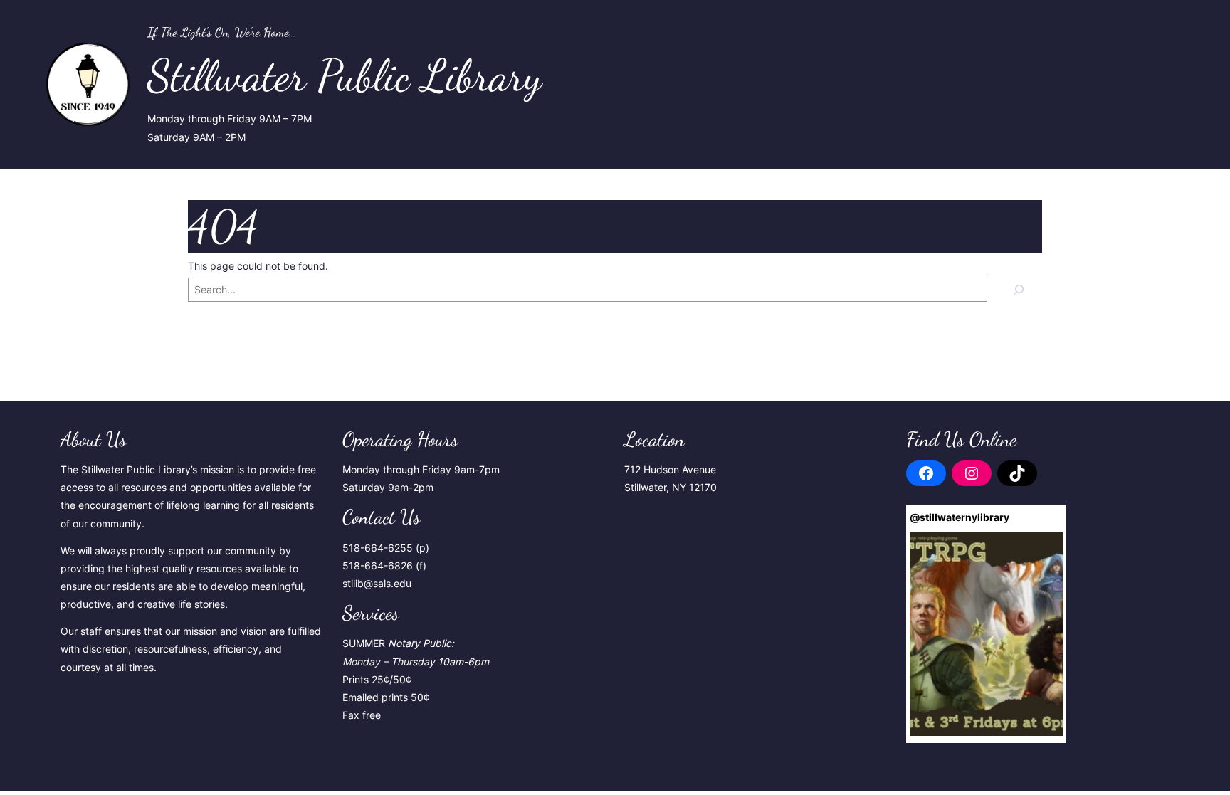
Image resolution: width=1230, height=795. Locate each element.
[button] (986, 634)
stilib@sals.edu (376, 583)
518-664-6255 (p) (385, 548)
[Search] (1018, 290)
